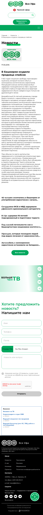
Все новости (20, 253)
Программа (20, 460)
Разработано (13, 511)
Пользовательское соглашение (19, 507)
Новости (13, 35)
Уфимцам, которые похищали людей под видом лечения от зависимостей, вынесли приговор (20, 236)
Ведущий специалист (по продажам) (16, 419)
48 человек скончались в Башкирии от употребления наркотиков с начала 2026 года (21, 200)
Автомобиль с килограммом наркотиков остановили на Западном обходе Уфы (20, 245)
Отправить (21, 394)
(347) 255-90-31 (17, 480)
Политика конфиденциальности (28, 469)
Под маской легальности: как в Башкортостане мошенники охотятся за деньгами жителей (21, 227)
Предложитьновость (21, 22)
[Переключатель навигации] (39, 28)
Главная (4, 35)
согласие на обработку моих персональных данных (22, 376)
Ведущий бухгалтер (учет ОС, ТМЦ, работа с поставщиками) (19, 424)
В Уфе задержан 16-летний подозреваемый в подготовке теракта (20, 217)
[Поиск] (32, 15)
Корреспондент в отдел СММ (13, 414)
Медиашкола (21, 466)
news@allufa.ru (15, 483)
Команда (8, 466)
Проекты (8, 469)
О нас (7, 463)
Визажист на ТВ (8, 411)
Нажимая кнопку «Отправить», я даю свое (22, 375)
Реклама (19, 463)
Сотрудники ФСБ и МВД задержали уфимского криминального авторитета (21, 208)
